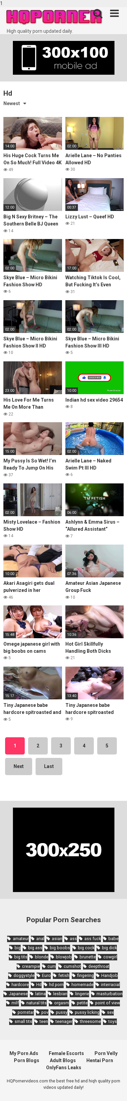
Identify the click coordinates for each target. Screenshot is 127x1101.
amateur (20, 938)
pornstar (26, 1012)
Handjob (109, 975)
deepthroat (98, 966)
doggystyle (24, 975)
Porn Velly (106, 1053)
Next (19, 766)
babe (113, 938)
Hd (39, 984)
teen (44, 1021)
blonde (41, 956)
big (18, 947)
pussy (61, 1012)
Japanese (18, 993)
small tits (23, 1021)
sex (110, 1012)
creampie (31, 966)
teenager (64, 1021)
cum (51, 966)
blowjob (64, 956)
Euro (46, 975)
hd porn (56, 984)
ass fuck (92, 938)
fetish (63, 975)
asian (57, 938)
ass (73, 938)
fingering (85, 975)
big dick (109, 947)
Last (49, 766)
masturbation (110, 993)
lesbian (60, 993)
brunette (88, 956)
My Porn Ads (23, 1053)
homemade (82, 984)
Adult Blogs (63, 1060)
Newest (11, 103)
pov (44, 1012)
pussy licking (87, 1012)
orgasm (61, 1002)
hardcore (20, 984)
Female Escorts (66, 1053)
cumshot (72, 966)
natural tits (36, 1002)
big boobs (60, 947)
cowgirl (110, 956)
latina (40, 993)
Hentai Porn (99, 1060)
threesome (90, 1021)
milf (15, 1002)
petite (82, 1002)
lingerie (82, 993)
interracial (110, 984)
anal (40, 938)
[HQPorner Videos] (54, 17)
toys (112, 1021)
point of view (107, 1002)
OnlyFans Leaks (63, 1067)
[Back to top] (114, 1088)
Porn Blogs (26, 1060)
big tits (20, 956)
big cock (86, 947)
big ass (35, 947)
